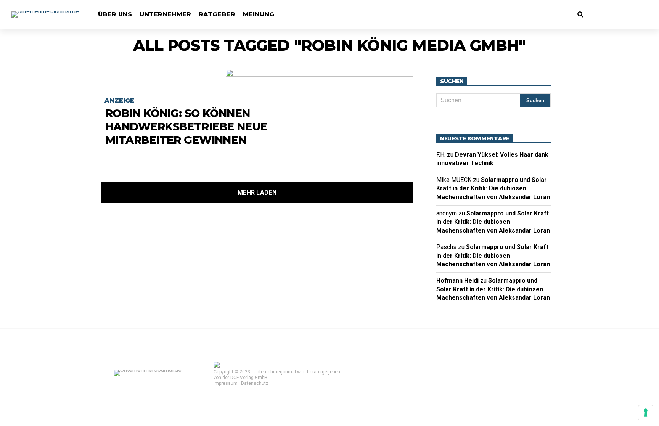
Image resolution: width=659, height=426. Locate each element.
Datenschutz (254, 383)
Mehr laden (257, 192)
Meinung (258, 14)
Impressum (226, 383)
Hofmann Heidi (457, 280)
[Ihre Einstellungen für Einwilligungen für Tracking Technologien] (645, 412)
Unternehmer (165, 14)
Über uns (115, 14)
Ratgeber (217, 14)
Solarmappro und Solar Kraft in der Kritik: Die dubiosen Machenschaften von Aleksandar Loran (493, 188)
